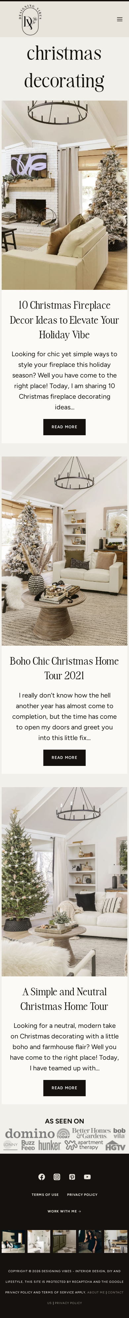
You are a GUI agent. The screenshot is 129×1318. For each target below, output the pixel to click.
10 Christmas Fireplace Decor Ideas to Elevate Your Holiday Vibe (64, 319)
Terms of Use (45, 1195)
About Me (96, 1292)
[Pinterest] (72, 1177)
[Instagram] (57, 1177)
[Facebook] (41, 1177)
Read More (69, 429)
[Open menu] (119, 19)
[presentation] (64, 195)
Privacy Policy (82, 1195)
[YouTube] (87, 1177)
